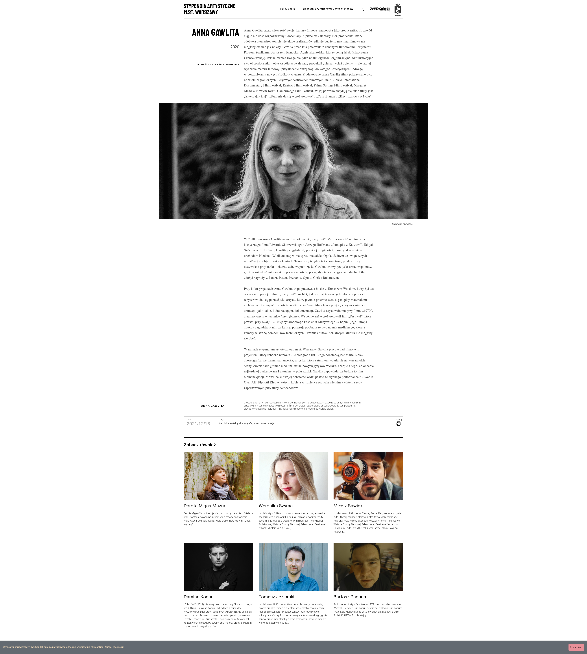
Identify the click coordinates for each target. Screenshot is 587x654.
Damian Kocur (198, 597)
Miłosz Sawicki (349, 506)
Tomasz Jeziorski (276, 597)
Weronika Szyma (276, 506)
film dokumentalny (228, 423)
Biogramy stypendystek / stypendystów (328, 9)
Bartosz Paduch (350, 597)
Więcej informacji (114, 647)
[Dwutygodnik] (380, 9)
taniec (256, 423)
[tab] (362, 9)
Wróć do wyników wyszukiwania (220, 64)
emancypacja (267, 423)
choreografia (245, 423)
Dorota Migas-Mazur (204, 506)
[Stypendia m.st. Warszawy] (398, 9)
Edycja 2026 (287, 9)
